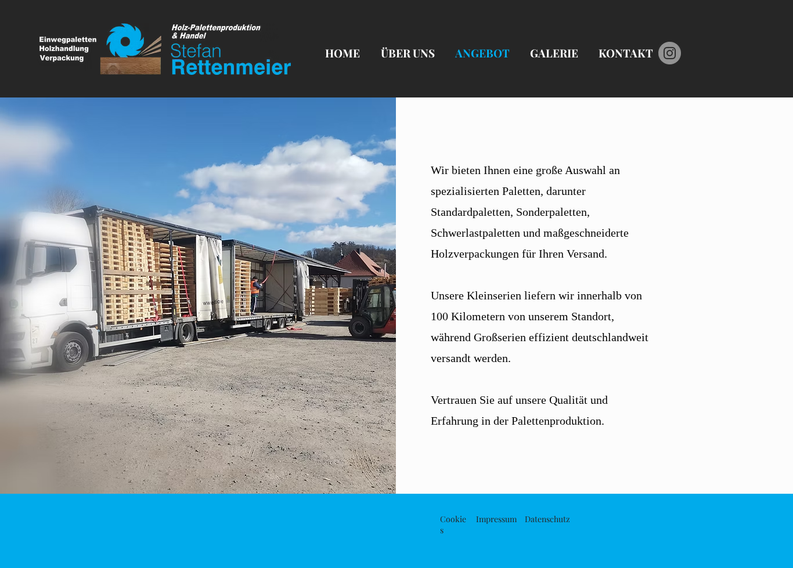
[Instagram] (669, 53)
